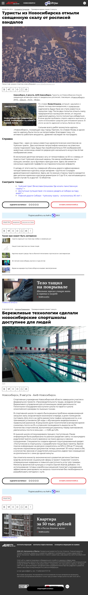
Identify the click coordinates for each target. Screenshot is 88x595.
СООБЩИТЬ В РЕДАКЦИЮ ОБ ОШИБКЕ (67, 545)
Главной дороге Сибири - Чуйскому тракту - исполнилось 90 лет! (49, 196)
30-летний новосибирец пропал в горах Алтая (28, 261)
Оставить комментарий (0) (68, 205)
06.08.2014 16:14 (7, 9)
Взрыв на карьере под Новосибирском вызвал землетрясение (34, 268)
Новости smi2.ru (9, 302)
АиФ (3, 383)
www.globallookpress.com (45, 84)
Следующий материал (45, 588)
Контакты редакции (24, 545)
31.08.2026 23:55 (7, 309)
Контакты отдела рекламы (43, 545)
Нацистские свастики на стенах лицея (25, 246)
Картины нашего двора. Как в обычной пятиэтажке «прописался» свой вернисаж (41, 253)
